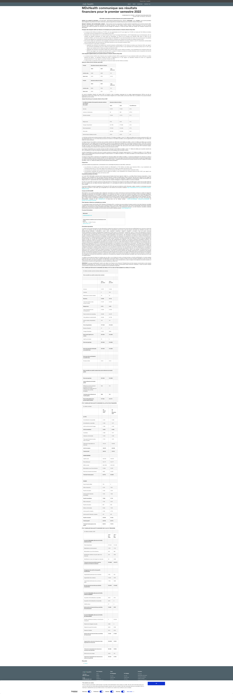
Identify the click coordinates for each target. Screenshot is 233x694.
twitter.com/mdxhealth (132, 199)
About (129, 4)
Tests (134, 4)
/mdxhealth (94, 200)
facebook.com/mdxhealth (143, 199)
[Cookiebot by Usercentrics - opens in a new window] (74, 692)
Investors (139, 4)
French (85, 663)
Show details (129, 691)
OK (156, 683)
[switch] (101, 692)
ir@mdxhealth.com (87, 223)
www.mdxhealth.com (126, 208)
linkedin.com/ (84, 200)
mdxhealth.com (101, 199)
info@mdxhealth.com (87, 215)
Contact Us (147, 4)
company (89, 200)
